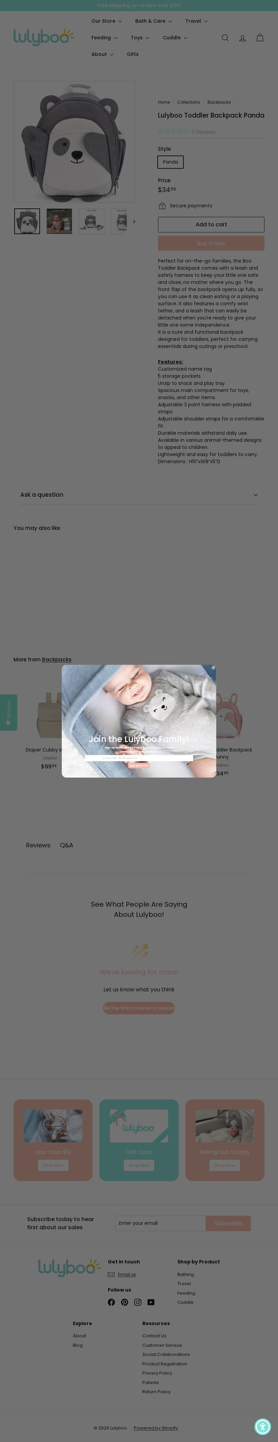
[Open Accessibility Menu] (262, 1426)
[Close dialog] (213, 667)
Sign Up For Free (139, 765)
